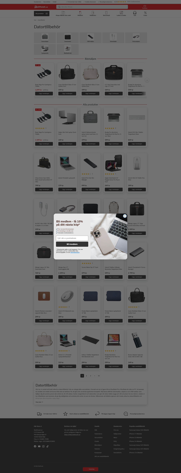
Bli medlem (72, 244)
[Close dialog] (125, 216)
